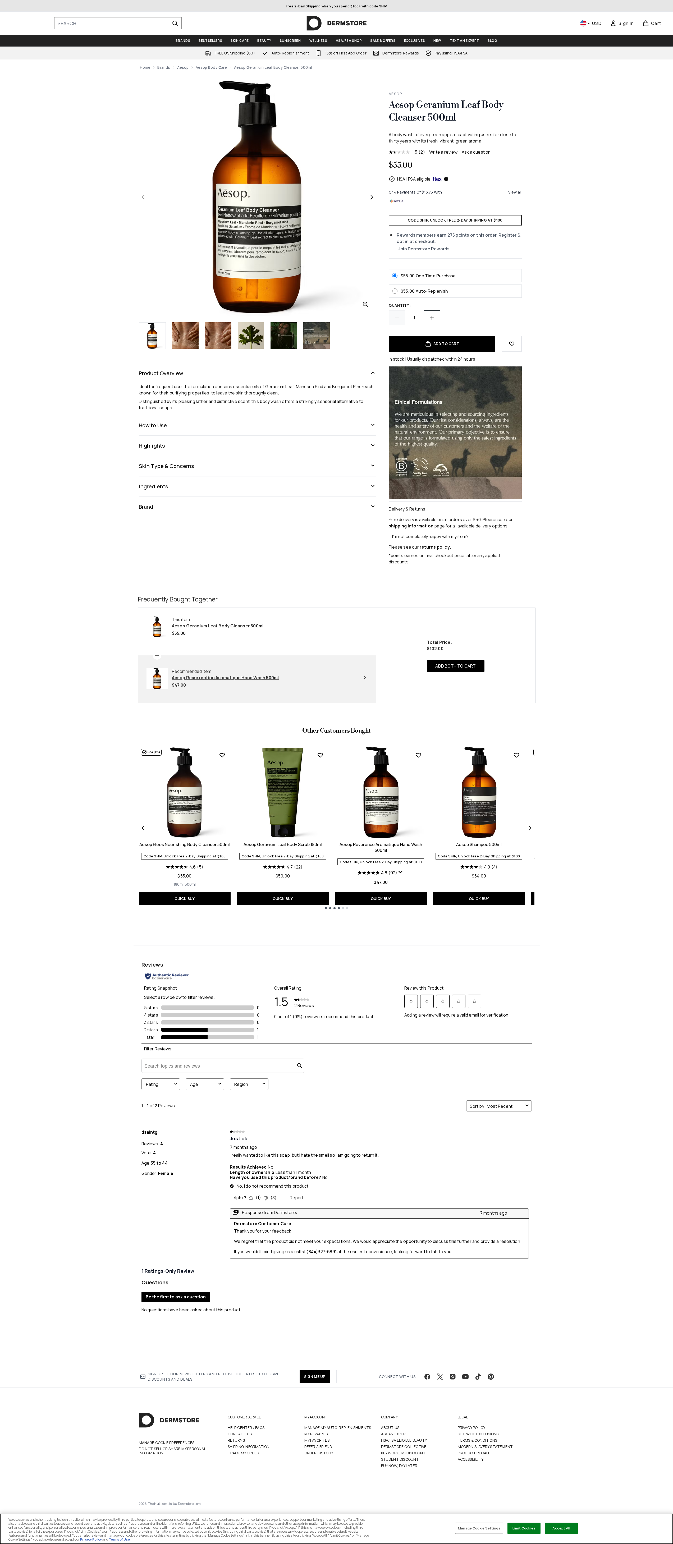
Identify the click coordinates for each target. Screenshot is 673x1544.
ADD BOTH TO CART (455, 666)
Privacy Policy (472, 1427)
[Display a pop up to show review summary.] (401, 873)
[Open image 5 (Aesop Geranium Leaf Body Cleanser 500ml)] (284, 335)
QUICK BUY (185, 898)
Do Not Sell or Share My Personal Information (172, 1451)
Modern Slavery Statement (485, 1446)
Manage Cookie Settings (479, 1528)
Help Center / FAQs (246, 1427)
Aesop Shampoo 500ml (479, 844)
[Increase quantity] (432, 317)
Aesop (183, 67)
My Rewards (316, 1433)
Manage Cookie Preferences (167, 1443)
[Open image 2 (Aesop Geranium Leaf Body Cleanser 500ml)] (185, 335)
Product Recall (474, 1452)
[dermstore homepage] (336, 23)
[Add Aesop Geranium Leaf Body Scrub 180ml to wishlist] (320, 755)
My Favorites (316, 1440)
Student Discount (400, 1459)
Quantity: (400, 305)
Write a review (443, 152)
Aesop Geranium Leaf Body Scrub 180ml (283, 844)
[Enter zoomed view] (365, 304)
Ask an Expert (395, 1433)
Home (145, 67)
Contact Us (240, 1433)
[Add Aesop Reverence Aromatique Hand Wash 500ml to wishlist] (418, 755)
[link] (622, 23)
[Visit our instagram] (452, 1376)
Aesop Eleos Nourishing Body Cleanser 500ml (184, 844)
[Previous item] (143, 828)
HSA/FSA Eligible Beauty (404, 1440)
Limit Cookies (523, 1528)
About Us (390, 1427)
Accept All (561, 1528)
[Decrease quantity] (397, 317)
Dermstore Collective (404, 1446)
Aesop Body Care (211, 67)
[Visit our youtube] (465, 1376)
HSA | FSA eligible (414, 179)
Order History (318, 1452)
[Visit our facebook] (427, 1376)
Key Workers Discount (403, 1452)
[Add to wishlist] (512, 344)
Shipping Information (249, 1446)
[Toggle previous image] (143, 197)
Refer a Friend (318, 1446)
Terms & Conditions (477, 1440)
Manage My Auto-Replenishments (337, 1427)
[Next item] (530, 828)
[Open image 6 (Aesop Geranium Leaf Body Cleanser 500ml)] (316, 335)
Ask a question (476, 152)
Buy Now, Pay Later (399, 1465)
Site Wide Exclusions (478, 1433)
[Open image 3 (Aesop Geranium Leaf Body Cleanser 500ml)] (218, 335)
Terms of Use (119, 1539)
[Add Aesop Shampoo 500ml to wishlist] (516, 755)
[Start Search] (175, 23)
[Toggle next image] (372, 197)
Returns (236, 1440)
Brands (163, 67)
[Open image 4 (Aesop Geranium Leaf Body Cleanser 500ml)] (251, 335)
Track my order (243, 1452)
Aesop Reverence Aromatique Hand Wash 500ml (381, 847)
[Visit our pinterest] (490, 1376)
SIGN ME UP (315, 1376)
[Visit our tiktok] (478, 1376)
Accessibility (471, 1459)
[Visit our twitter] (440, 1376)
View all (515, 192)
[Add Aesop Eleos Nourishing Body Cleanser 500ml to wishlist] (222, 755)
